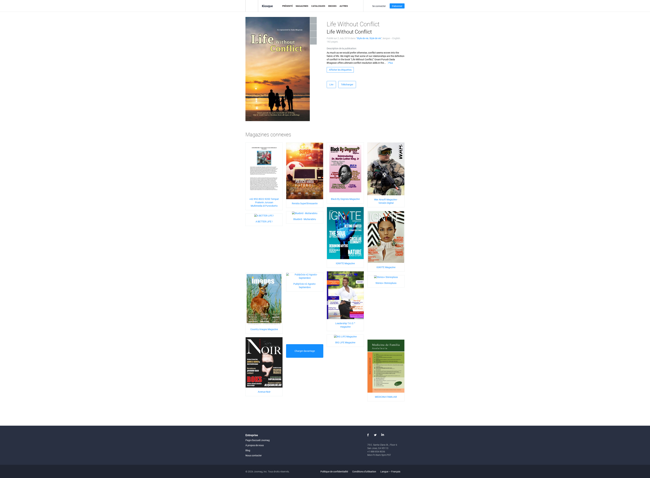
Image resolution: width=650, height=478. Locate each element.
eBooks (332, 5)
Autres (344, 5)
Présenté (287, 5)
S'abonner (397, 6)
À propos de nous (254, 445)
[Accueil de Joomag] (252, 5)
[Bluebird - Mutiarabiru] (304, 213)
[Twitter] (375, 435)
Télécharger (347, 84)
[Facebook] (368, 435)
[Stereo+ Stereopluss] (386, 276)
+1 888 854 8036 (376, 451)
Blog (247, 450)
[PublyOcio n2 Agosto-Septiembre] (304, 276)
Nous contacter (253, 455)
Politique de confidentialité (334, 471)
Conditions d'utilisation (364, 471)
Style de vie (362, 38)
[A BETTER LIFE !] (264, 215)
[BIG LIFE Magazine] (345, 336)
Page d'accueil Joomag (257, 440)
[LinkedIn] (382, 435)
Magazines (302, 5)
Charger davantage (305, 350)
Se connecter (379, 6)
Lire (331, 84)
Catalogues (318, 5)
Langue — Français (390, 471)
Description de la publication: (342, 48)
